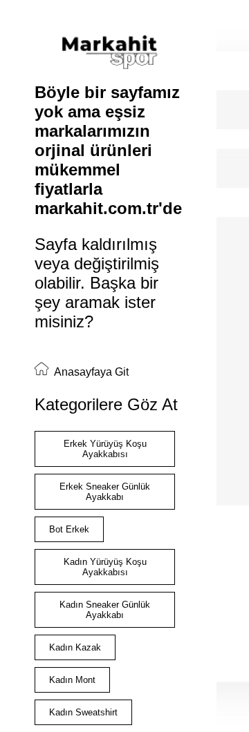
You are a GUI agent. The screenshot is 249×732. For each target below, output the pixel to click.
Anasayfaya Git (90, 372)
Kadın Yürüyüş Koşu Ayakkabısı (105, 567)
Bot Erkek (69, 529)
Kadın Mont (72, 680)
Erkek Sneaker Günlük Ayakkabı (104, 491)
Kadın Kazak (75, 647)
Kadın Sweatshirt (83, 712)
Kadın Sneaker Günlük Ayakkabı (104, 609)
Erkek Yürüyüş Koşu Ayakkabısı (105, 449)
